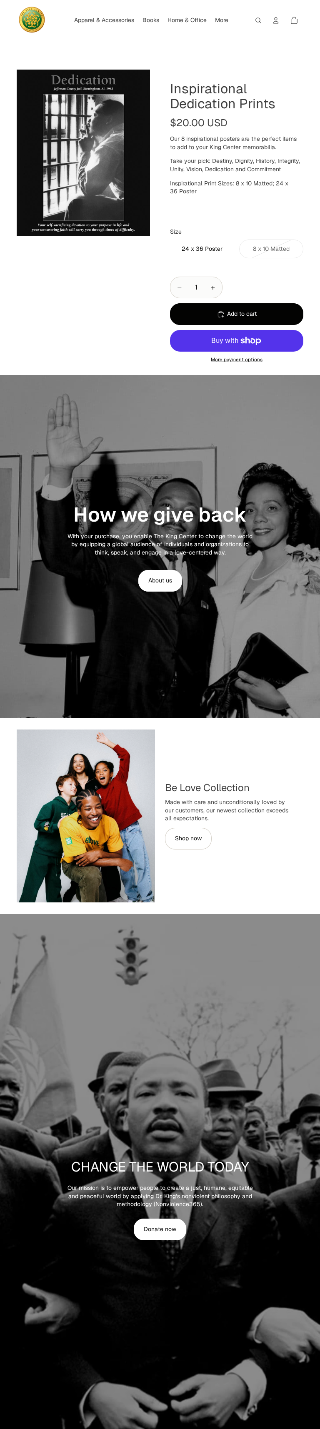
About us (160, 580)
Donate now (160, 1229)
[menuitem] (221, 20)
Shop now (188, 838)
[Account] (276, 20)
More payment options (236, 359)
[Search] (258, 20)
